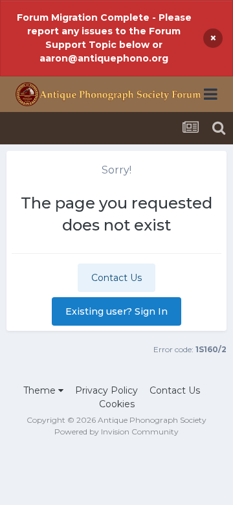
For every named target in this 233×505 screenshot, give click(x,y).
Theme (40, 390)
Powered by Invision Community (116, 431)
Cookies (117, 404)
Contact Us (116, 278)
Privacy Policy (106, 390)
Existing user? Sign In (116, 311)
